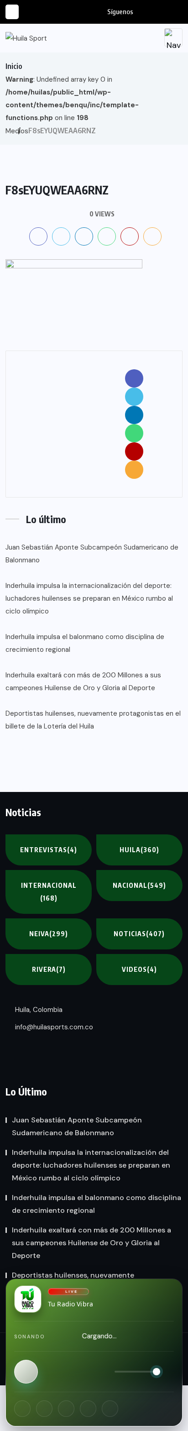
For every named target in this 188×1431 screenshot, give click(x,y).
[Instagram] (44, 1408)
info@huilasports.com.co (53, 1027)
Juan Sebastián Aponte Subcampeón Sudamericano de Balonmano (91, 554)
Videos (139, 969)
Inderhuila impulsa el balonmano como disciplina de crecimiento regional (84, 643)
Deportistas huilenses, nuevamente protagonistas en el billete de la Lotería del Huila (93, 720)
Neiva (48, 934)
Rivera (49, 969)
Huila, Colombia (38, 1009)
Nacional (139, 885)
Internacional (49, 891)
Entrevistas (48, 850)
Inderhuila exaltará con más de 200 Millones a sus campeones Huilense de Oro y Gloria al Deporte (83, 681)
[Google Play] (110, 1408)
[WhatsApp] (66, 1408)
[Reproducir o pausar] (26, 1372)
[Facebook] (22, 1408)
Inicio (13, 66)
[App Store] (88, 1408)
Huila (139, 850)
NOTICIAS (139, 934)
